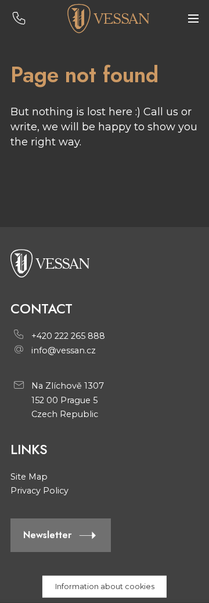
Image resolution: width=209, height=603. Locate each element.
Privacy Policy (39, 490)
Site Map (29, 477)
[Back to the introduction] (107, 18)
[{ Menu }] (193, 19)
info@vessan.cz (63, 350)
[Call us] (18, 18)
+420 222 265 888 (68, 336)
